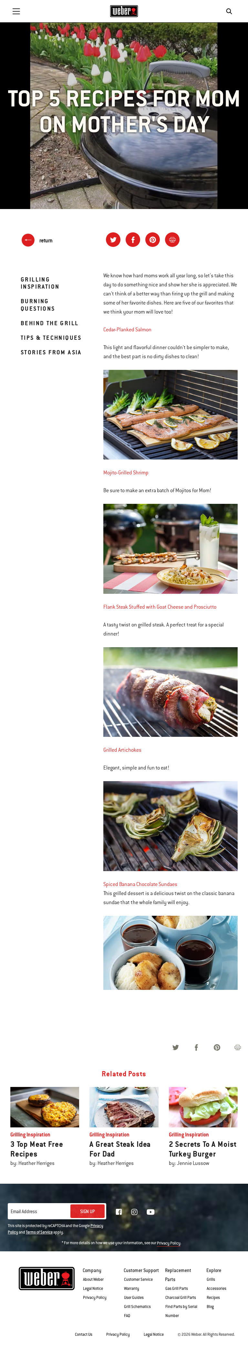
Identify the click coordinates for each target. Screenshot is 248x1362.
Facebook (119, 1212)
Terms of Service (39, 1232)
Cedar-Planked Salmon (127, 330)
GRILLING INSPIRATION (40, 283)
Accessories (216, 1288)
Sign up (87, 1211)
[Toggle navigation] (16, 11)
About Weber (93, 1279)
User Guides (134, 1297)
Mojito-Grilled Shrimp (126, 473)
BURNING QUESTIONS (38, 304)
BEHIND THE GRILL (49, 323)
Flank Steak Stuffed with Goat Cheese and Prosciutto (159, 607)
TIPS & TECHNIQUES (51, 337)
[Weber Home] (124, 11)
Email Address (24, 1211)
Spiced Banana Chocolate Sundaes (140, 884)
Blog (210, 1306)
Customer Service (138, 1279)
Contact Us (83, 1334)
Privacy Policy (169, 1243)
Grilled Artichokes (122, 750)
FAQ (127, 1315)
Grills (211, 1279)
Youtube (150, 1212)
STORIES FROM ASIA (51, 352)
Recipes (213, 1297)
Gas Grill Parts (176, 1288)
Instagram (134, 1212)
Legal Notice (93, 1288)
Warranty (131, 1288)
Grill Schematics (137, 1306)
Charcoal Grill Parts (180, 1297)
